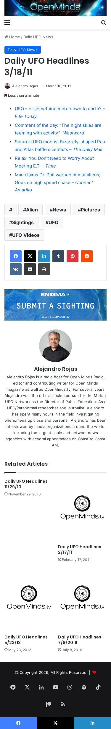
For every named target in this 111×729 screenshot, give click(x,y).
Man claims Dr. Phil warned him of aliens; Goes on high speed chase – (57, 182)
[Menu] (7, 22)
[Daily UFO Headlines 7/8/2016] (82, 600)
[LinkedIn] (44, 256)
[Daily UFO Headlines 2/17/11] (82, 510)
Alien (32, 210)
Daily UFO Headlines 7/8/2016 (79, 640)
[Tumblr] (58, 256)
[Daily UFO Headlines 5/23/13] (28, 600)
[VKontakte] (16, 269)
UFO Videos (26, 235)
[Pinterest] (72, 256)
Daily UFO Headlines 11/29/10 (26, 484)
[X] (30, 256)
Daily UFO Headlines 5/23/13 (26, 640)
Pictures (90, 210)
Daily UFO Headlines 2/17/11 (79, 549)
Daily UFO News (38, 37)
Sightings (23, 222)
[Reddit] (87, 256)
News (59, 210)
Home (14, 37)
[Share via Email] (30, 269)
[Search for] (104, 22)
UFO (54, 222)
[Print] (44, 269)
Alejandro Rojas (25, 86)
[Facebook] (16, 256)
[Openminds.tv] (55, 8)
